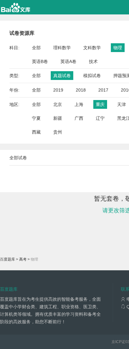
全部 (36, 47)
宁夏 (36, 118)
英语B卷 (40, 61)
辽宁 (100, 118)
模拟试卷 (92, 75)
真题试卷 (62, 75)
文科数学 (92, 47)
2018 (81, 90)
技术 (93, 61)
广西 (79, 118)
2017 (103, 90)
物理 (117, 47)
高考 (23, 259)
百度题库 (7, 259)
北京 (57, 104)
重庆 (100, 104)
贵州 (57, 132)
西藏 (36, 132)
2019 (58, 90)
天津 (121, 104)
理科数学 (62, 47)
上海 (79, 104)
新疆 (57, 118)
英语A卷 (68, 61)
